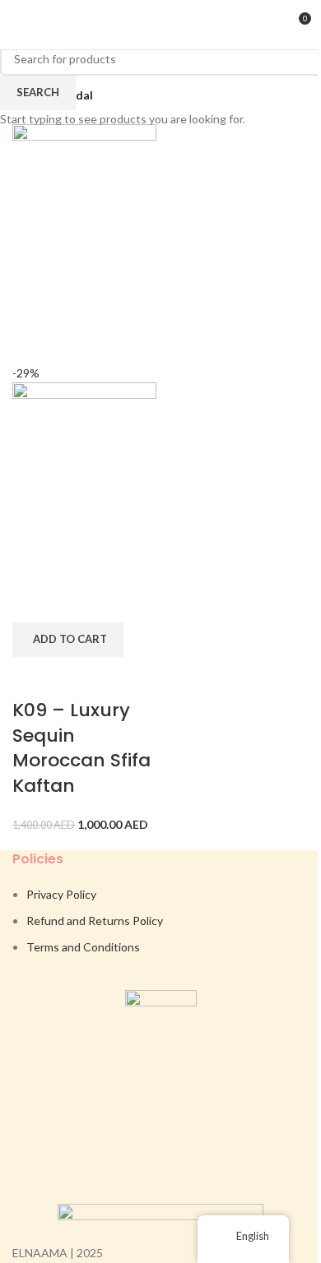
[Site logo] (160, 23)
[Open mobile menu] (19, 24)
